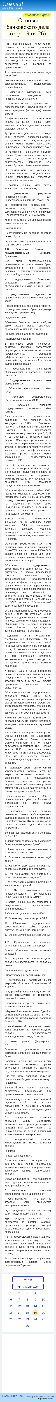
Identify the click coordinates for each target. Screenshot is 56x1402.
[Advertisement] (28, 1363)
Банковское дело (37, 15)
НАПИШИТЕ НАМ (12, 1396)
